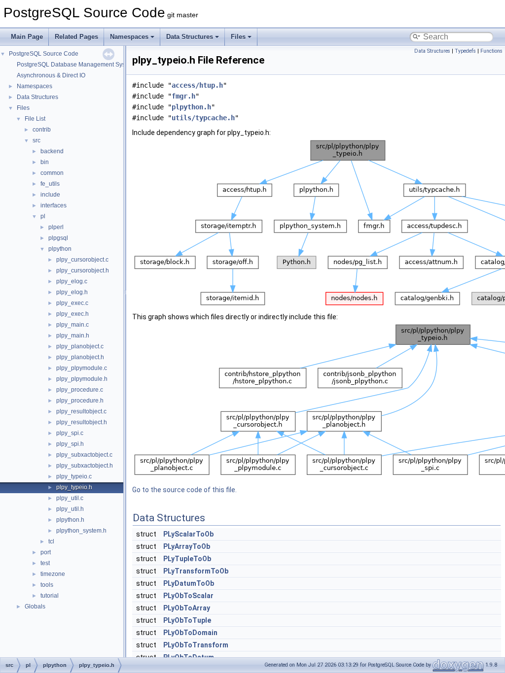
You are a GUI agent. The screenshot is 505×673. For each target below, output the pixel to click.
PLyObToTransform (195, 645)
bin (44, 162)
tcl (51, 541)
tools (46, 584)
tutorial (49, 595)
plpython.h (70, 519)
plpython (60, 248)
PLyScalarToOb (188, 534)
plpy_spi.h (70, 443)
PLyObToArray (186, 608)
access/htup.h (197, 85)
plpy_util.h (70, 508)
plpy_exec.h (72, 313)
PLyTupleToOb (187, 559)
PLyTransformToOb (195, 571)
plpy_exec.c (72, 303)
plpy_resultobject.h (81, 422)
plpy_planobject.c (80, 346)
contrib (42, 129)
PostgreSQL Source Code (43, 53)
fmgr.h (183, 96)
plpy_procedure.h (80, 400)
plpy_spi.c (69, 433)
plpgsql (58, 238)
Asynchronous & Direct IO (51, 75)
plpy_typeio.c (74, 476)
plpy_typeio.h (74, 487)
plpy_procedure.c (79, 389)
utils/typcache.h (203, 118)
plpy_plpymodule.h (82, 378)
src (36, 140)
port (45, 552)
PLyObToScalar (188, 596)
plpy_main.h (72, 335)
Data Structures (189, 36)
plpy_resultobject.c (81, 411)
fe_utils (50, 183)
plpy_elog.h (72, 292)
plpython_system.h (81, 530)
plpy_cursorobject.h (82, 270)
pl (42, 216)
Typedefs (465, 51)
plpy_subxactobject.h (84, 465)
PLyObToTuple (187, 620)
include (50, 194)
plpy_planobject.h (80, 357)
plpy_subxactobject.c (84, 454)
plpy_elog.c (71, 281)
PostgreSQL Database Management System (76, 64)
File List (35, 118)
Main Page (27, 36)
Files (238, 36)
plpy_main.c (72, 324)
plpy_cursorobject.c (82, 259)
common (52, 172)
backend (52, 151)
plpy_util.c (69, 498)
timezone (52, 574)
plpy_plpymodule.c (81, 368)
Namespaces (129, 36)
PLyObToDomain (190, 633)
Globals (35, 606)
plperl (56, 227)
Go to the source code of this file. (184, 490)
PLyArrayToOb (186, 546)
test (45, 563)
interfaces (53, 205)
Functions (491, 51)
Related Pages (76, 36)
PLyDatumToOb (188, 583)
